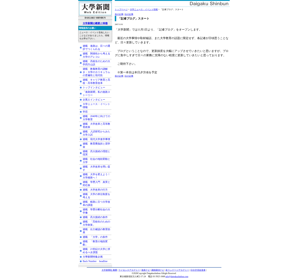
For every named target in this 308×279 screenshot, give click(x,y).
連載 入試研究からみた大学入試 (96, 133)
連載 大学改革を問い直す (96, 168)
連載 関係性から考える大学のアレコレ (96, 55)
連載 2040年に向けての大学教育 (96, 118)
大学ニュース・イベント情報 (144, 9)
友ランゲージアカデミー (177, 270)
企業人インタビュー (94, 99)
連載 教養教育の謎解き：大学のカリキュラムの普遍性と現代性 (96, 72)
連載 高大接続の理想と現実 (96, 153)
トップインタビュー (94, 87)
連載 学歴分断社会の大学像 (96, 211)
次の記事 (129, 14)
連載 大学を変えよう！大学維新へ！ (96, 176)
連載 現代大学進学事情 (96, 139)
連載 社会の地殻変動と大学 (96, 161)
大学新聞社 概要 (109, 270)
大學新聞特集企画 (93, 256)
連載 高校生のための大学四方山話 (96, 63)
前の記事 (119, 14)
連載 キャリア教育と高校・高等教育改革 (96, 81)
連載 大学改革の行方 (95, 189)
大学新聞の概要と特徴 (95, 23)
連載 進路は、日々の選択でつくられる (96, 47)
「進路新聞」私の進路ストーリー (96, 94)
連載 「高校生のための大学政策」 (96, 223)
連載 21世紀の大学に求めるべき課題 (96, 251)
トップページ (121, 9)
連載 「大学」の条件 (95, 237)
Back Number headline (95, 261)
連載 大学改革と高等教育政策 (96, 125)
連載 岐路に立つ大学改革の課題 (96, 203)
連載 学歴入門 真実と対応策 (96, 184)
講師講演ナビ (157, 270)
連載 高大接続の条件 (95, 217)
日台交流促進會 (198, 270)
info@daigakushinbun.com (176, 276)
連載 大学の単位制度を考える (96, 196)
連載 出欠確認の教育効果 (96, 231)
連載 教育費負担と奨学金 (96, 145)
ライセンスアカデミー (129, 270)
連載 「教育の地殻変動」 (95, 243)
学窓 (85, 111)
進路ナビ (145, 270)
